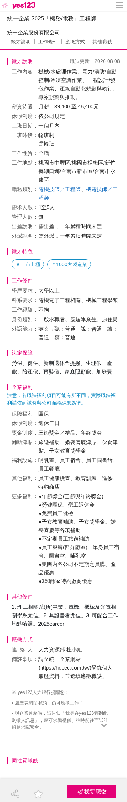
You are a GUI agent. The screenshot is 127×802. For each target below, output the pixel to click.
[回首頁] (18, 5)
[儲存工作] (38, 794)
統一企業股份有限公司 (33, 32)
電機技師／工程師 (59, 189)
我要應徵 (95, 792)
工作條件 (48, 41)
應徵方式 (75, 41)
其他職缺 (102, 41)
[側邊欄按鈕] (120, 5)
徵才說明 (21, 41)
